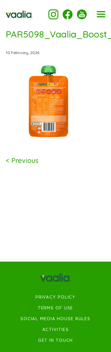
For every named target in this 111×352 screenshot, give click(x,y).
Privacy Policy (55, 297)
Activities (55, 329)
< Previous (22, 160)
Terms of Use (55, 307)
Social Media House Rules (55, 318)
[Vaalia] (19, 14)
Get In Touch (55, 340)
